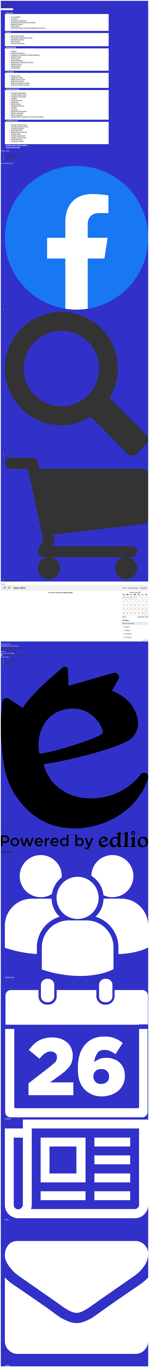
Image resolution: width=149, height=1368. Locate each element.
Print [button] (124, 588)
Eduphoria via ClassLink (19, 132)
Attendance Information (18, 96)
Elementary (128, 634)
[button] (9, 13)
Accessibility (9, 662)
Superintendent (16, 66)
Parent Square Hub (11, 158)
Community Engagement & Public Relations (25, 55)
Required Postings (17, 24)
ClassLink (14, 109)
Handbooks (14, 102)
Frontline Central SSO (18, 136)
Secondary (128, 637)
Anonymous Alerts (11, 156)
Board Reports (15, 41)
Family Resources (16, 100)
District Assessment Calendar (20, 83)
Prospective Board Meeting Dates (21, 38)
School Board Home (17, 36)
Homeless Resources (17, 106)
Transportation (15, 68)
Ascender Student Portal (18, 95)
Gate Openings (129, 623)
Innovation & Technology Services (22, 62)
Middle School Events (18, 79)
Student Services (16, 64)
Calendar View (142, 617)
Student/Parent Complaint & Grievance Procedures (27, 117)
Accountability (15, 17)
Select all (145, 640)
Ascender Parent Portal (18, 93)
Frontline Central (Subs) (18, 137)
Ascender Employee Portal (19, 126)
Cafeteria (14, 98)
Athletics (14, 51)
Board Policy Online (17, 39)
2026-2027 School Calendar (20, 85)
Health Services (16, 104)
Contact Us (14, 19)
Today (124, 617)
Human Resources (17, 60)
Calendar (8, 664)
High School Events (17, 81)
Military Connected (17, 113)
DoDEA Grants (16, 57)
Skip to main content (7, 2)
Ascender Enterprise (17, 128)
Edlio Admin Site (16, 130)
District (127, 627)
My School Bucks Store (12, 154)
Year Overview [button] (133, 588)
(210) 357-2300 (11, 651)
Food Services (15, 58)
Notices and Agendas (18, 43)
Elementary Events (17, 77)
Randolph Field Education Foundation (23, 22)
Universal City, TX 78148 (14, 649)
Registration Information (19, 111)
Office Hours (15, 26)
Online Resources (16, 139)
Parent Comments (16, 115)
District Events (15, 76)
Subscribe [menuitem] (144, 588)
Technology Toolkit (17, 141)
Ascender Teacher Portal (19, 125)
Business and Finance (18, 53)
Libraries (14, 107)
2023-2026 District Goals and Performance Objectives (28, 28)
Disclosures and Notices (18, 20)
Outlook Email (15, 134)
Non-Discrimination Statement (14, 660)
